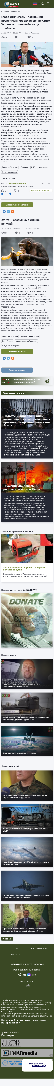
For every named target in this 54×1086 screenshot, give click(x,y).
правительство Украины (26, 341)
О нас (15, 948)
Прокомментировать (41, 190)
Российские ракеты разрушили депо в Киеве (22, 487)
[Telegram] (8, 211)
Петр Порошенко (9, 172)
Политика (15, 12)
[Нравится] (2, 193)
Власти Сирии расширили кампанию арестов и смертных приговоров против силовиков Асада (26, 420)
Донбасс (24, 167)
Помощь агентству (38, 948)
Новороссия (43, 167)
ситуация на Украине (11, 346)
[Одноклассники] (12, 211)
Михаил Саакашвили (30, 336)
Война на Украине (10, 167)
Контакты (15, 954)
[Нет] (10, 193)
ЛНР (33, 167)
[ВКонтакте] (4, 211)
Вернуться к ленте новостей (27, 964)
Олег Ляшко (7, 341)
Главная (5, 12)
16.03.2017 (11, 33)
